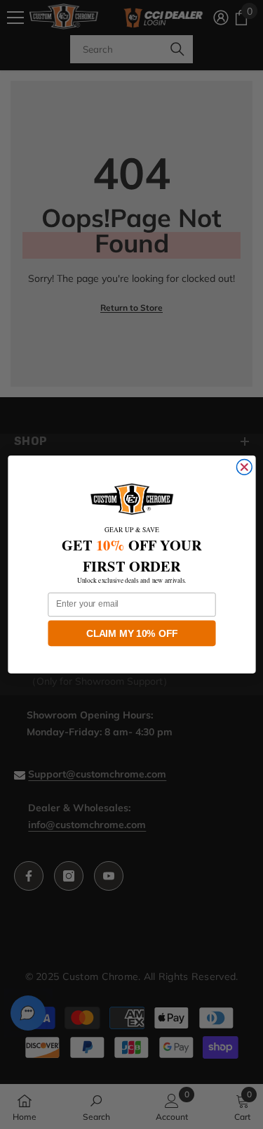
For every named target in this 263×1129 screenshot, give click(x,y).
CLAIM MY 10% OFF (131, 633)
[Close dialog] (244, 467)
